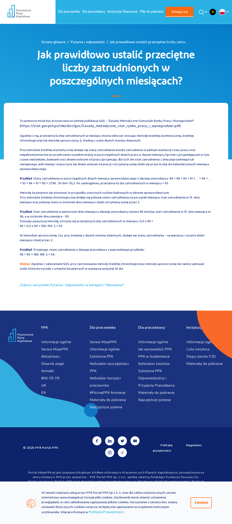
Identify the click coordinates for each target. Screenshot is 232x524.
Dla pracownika (69, 12)
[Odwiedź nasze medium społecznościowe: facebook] (97, 440)
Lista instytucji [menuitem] (198, 349)
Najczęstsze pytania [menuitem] (106, 407)
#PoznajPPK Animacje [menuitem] (108, 393)
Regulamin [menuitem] (194, 445)
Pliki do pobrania (151, 12)
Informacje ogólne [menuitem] (56, 342)
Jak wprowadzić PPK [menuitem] (155, 349)
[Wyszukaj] (202, 12)
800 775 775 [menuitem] (50, 378)
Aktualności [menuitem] (50, 357)
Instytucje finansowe (122, 12)
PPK (44, 328)
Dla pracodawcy (93, 12)
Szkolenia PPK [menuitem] (101, 357)
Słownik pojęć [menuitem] (52, 364)
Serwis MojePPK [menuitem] (54, 349)
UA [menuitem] (43, 385)
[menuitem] (69, 12)
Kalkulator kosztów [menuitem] (154, 364)
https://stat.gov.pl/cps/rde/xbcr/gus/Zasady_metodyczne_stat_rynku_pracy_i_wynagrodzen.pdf (100, 126)
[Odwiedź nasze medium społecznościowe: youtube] (135, 440)
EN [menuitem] (43, 393)
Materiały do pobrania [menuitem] (108, 400)
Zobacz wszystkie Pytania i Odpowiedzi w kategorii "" (72, 285)
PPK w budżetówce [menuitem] (154, 357)
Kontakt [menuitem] (47, 371)
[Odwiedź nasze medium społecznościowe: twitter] (122, 440)
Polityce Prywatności (106, 512)
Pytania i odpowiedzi (88, 42)
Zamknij (201, 503)
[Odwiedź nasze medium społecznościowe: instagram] (109, 452)
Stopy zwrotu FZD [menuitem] (201, 357)
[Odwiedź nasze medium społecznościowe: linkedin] (109, 440)
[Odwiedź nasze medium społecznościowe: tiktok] (122, 452)
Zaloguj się (179, 12)
